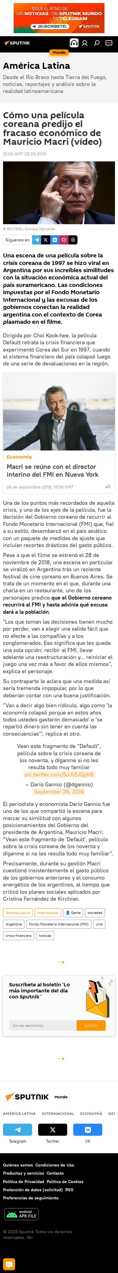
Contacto (55, 1173)
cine (99, 924)
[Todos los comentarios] (9, 1264)
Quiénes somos (18, 1165)
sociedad (95, 912)
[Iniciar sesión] (85, 43)
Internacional (47, 912)
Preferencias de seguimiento (31, 1198)
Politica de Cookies (65, 1181)
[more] (108, 486)
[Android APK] (21, 1215)
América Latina (18, 912)
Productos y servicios (23, 1173)
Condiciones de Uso (54, 1165)
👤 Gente (73, 912)
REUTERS (14, 229)
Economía (19, 457)
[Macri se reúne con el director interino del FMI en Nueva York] (59, 411)
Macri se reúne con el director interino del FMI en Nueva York (52, 470)
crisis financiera (18, 935)
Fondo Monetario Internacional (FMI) (59, 924)
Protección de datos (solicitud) (33, 1189)
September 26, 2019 (59, 791)
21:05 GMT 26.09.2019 (24, 154)
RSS (69, 1189)
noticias (45, 935)
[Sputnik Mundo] (18, 45)
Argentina (14, 924)
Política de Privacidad (23, 1181)
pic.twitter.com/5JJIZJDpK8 (59, 774)
